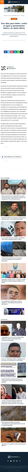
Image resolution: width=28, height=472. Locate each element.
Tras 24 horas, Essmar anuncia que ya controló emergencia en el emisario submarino (11, 259)
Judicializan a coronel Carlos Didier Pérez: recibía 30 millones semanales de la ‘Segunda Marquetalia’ (12, 338)
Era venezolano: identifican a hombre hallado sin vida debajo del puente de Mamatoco (11, 302)
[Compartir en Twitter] (8, 51)
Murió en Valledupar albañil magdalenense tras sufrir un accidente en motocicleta (13, 359)
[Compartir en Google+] (12, 51)
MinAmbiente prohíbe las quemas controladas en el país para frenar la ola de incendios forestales (13, 423)
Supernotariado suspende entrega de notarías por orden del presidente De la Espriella (12, 380)
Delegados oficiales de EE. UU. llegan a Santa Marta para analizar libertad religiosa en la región (13, 281)
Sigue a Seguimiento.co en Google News (12, 156)
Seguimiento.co (10, 67)
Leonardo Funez (18, 470)
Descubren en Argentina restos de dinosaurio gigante (13, 444)
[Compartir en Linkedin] (15, 51)
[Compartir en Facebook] (5, 51)
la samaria (14, 18)
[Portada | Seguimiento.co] (14, 456)
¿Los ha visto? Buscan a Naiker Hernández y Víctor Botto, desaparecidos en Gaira (13, 238)
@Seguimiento (12, 68)
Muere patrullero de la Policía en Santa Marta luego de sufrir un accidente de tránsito (13, 218)
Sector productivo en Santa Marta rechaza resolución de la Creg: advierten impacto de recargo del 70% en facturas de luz (13, 197)
